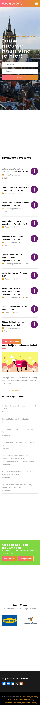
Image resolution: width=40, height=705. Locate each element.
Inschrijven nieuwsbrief (10, 390)
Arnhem (33, 703)
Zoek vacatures (9, 559)
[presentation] (2, 627)
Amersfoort (7, 703)
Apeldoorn (26, 703)
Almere (15, 700)
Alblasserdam (25, 697)
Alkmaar (34, 697)
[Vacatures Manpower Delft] (9, 620)
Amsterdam (17, 703)
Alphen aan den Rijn (25, 700)
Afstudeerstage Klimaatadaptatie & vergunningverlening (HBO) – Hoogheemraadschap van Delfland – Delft (18, 458)
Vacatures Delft (12, 3)
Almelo (9, 700)
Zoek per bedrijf (26, 559)
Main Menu (36, 3)
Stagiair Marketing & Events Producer (16, 419)
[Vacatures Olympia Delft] (30, 620)
